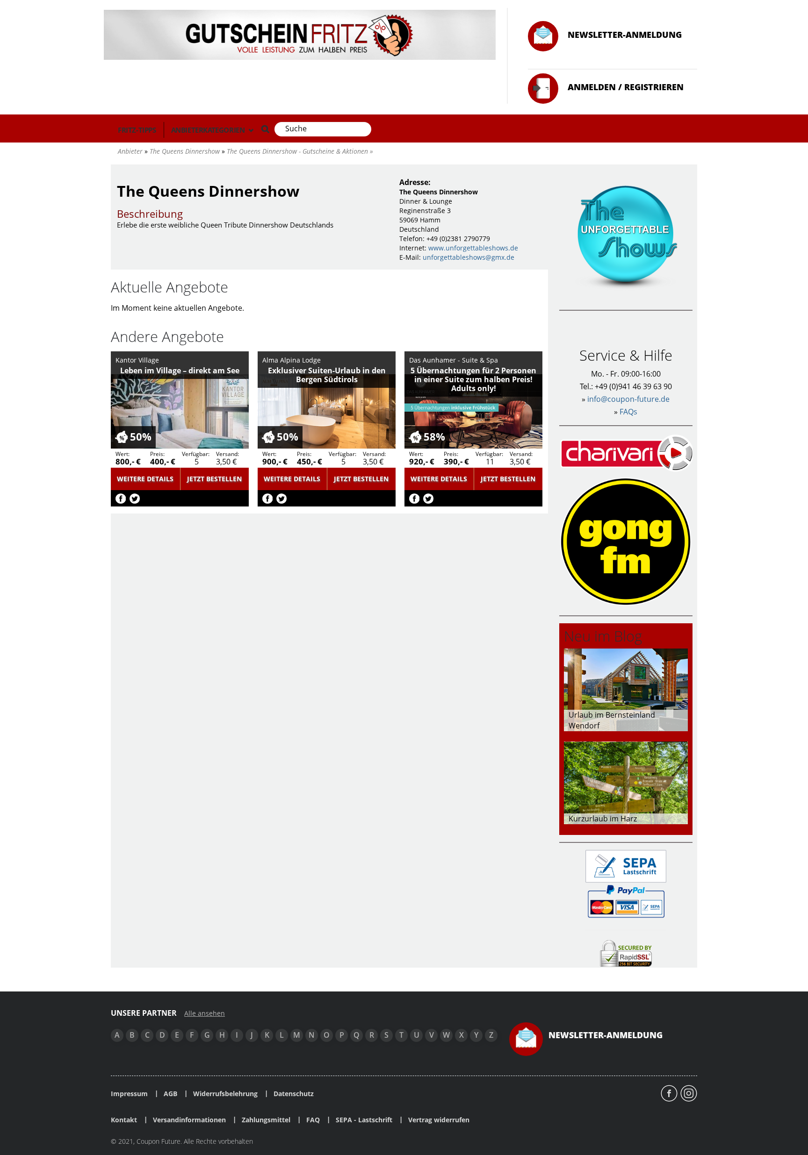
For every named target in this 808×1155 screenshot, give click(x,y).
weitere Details (145, 478)
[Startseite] (300, 33)
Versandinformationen (189, 1120)
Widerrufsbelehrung (225, 1094)
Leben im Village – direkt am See (179, 370)
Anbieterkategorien (208, 130)
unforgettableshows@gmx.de (468, 257)
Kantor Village (137, 360)
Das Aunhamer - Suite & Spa (453, 360)
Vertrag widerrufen (438, 1120)
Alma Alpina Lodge (291, 360)
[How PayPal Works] (625, 900)
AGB (170, 1094)
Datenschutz (294, 1094)
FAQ (313, 1120)
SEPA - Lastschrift (364, 1120)
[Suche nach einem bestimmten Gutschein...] (265, 129)
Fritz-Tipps (137, 130)
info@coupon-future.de (628, 399)
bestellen (214, 478)
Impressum (129, 1094)
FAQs (628, 411)
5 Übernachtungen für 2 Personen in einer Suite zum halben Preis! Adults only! (473, 379)
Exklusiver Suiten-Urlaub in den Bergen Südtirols (327, 375)
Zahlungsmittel (266, 1120)
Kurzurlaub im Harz (603, 818)
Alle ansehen (204, 1013)
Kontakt (124, 1120)
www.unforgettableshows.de (473, 247)
